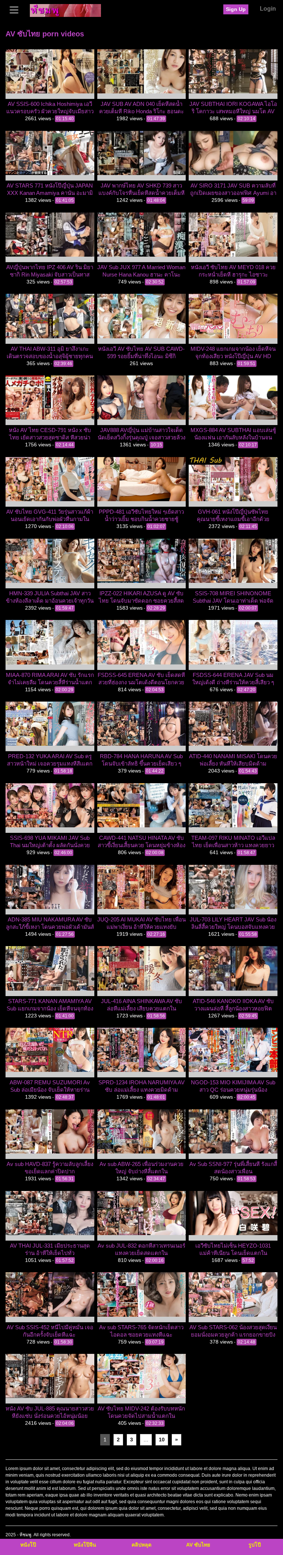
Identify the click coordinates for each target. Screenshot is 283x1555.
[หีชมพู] (65, 10)
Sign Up (236, 9)
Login (268, 9)
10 (162, 1439)
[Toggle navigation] (17, 9)
